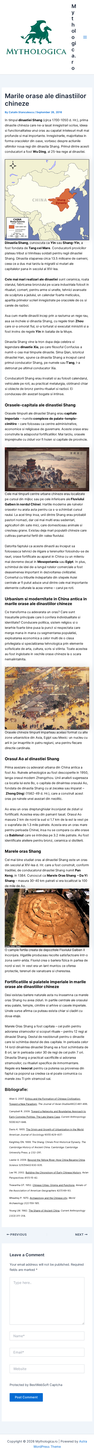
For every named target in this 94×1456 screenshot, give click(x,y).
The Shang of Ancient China (44, 1210)
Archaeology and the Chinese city (48, 1197)
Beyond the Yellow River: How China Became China (56, 1159)
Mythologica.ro (73, 37)
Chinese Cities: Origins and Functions (54, 1185)
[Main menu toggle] (85, 37)
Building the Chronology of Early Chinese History (53, 1172)
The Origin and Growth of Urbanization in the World (55, 1129)
